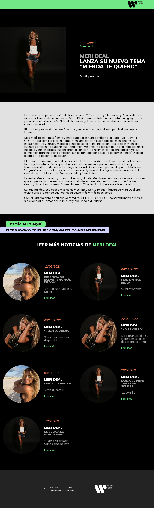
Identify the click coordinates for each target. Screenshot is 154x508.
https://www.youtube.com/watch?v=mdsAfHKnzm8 (55, 230)
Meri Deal (86, 46)
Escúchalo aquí (25, 224)
